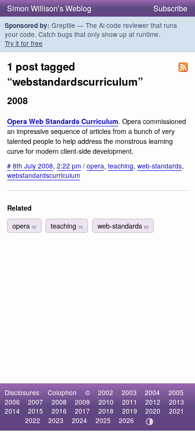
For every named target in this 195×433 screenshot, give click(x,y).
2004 (152, 392)
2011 (129, 401)
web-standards (159, 165)
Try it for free (24, 43)
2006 (12, 401)
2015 (35, 410)
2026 (126, 420)
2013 (176, 401)
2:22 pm (69, 165)
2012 (152, 401)
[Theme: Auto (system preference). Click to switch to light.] (149, 421)
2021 (176, 410)
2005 (176, 392)
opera (95, 165)
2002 (105, 392)
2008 (59, 401)
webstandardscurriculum (43, 175)
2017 (82, 410)
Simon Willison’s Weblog (49, 8)
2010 (106, 401)
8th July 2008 (33, 165)
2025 (103, 420)
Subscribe (170, 8)
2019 (129, 410)
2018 (106, 410)
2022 (32, 420)
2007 (35, 401)
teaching (120, 165)
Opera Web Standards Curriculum (62, 121)
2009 (82, 401)
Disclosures (22, 392)
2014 (12, 410)
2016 (59, 410)
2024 (79, 420)
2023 (55, 420)
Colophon (62, 392)
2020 (152, 410)
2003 (129, 392)
